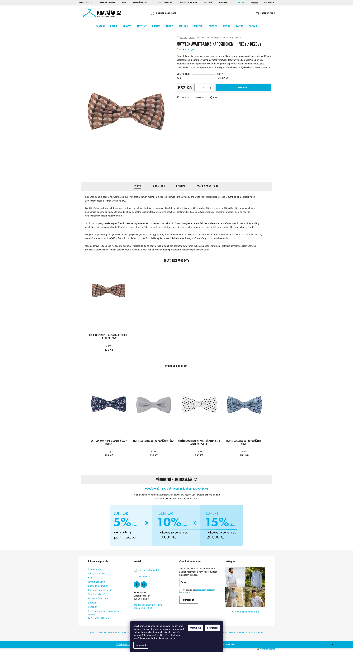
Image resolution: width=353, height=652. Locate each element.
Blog (124, 2)
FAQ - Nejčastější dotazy (100, 618)
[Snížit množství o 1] (197, 87)
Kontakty (223, 2)
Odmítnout (195, 627)
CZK (239, 2)
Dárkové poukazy (107, 2)
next (270, 403)
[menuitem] (100, 26)
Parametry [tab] (158, 186)
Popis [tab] (137, 186)
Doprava (208, 2)
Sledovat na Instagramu (247, 611)
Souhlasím (212, 627)
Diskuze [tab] (180, 186)
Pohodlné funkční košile (224, 632)
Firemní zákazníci (141, 2)
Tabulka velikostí (165, 2)
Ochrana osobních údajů (100, 590)
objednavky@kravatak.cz (150, 570)
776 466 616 (144, 576)
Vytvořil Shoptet (267, 649)
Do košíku (243, 87)
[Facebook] (137, 584)
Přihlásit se (188, 599)
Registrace (269, 2)
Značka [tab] (208, 186)
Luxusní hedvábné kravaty (250, 632)
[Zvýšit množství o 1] (210, 87)
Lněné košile (96, 632)
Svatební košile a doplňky (116, 632)
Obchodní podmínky (98, 586)
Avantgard (190, 49)
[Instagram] (144, 584)
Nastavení (141, 645)
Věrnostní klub (86, 2)
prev (83, 403)
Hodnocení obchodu (188, 2)
